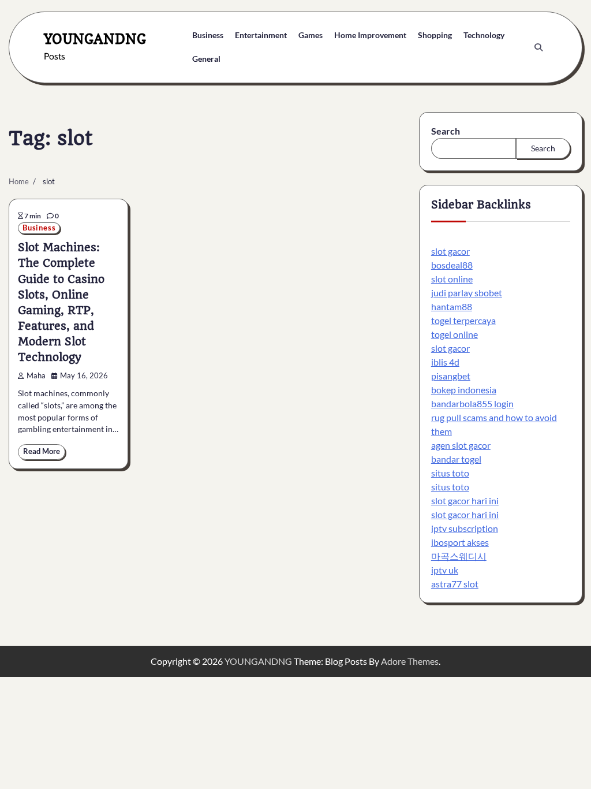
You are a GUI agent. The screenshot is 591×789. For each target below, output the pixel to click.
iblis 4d (445, 361)
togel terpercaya (463, 320)
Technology (483, 35)
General (206, 59)
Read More (41, 451)
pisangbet (450, 375)
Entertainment (261, 35)
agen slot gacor (461, 445)
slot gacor (450, 250)
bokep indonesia (463, 389)
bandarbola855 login (472, 403)
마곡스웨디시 (459, 555)
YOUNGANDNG (95, 39)
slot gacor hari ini (465, 500)
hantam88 (451, 306)
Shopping (435, 35)
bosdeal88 (452, 264)
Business (207, 35)
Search (445, 130)
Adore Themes (410, 661)
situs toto (450, 472)
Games (310, 35)
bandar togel (456, 458)
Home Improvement (370, 35)
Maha (36, 375)
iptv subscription (464, 528)
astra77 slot (454, 583)
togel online (454, 334)
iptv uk (444, 569)
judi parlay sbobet (466, 292)
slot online (452, 278)
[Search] (538, 47)
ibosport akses (460, 542)
